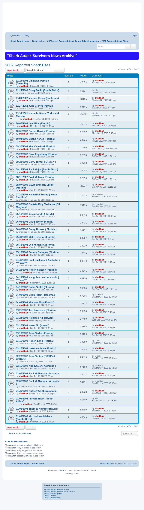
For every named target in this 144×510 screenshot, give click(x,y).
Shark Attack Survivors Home (56, 489)
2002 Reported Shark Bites (27, 65)
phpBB (62, 470)
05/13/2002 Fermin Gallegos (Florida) (37, 252)
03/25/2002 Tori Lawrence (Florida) (36, 310)
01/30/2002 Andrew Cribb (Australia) (36, 391)
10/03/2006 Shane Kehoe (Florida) (35, 138)
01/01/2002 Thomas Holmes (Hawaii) (37, 408)
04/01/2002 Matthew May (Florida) (35, 302)
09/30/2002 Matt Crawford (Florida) (35, 146)
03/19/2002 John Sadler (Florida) (34, 333)
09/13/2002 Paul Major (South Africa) (37, 169)
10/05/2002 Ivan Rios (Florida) (33, 123)
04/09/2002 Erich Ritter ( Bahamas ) (36, 294)
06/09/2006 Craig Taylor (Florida (34, 221)
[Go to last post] (106, 80)
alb (96, 90)
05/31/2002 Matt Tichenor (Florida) (35, 237)
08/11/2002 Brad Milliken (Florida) (35, 177)
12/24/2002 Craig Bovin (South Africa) (37, 90)
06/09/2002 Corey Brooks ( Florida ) (36, 229)
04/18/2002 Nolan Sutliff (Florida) (35, 287)
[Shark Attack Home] (72, 20)
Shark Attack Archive (53, 498)
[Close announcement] (135, 54)
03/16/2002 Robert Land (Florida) (34, 340)
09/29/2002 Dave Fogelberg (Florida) (36, 154)
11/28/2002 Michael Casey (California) (37, 98)
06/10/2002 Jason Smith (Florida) (35, 214)
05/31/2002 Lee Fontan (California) (35, 244)
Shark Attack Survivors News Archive (59, 492)
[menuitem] (25, 35)
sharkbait (23, 86)
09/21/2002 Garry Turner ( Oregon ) (36, 161)
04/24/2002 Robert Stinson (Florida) (36, 269)
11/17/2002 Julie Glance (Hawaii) (34, 105)
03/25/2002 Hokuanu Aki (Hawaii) (34, 317)
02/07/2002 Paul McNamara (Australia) (37, 373)
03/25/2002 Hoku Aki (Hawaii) (32, 325)
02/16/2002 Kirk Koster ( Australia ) (36, 365)
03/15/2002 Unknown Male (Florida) (36, 348)
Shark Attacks (50, 496)
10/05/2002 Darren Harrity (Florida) (35, 131)
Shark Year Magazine (53, 494)
